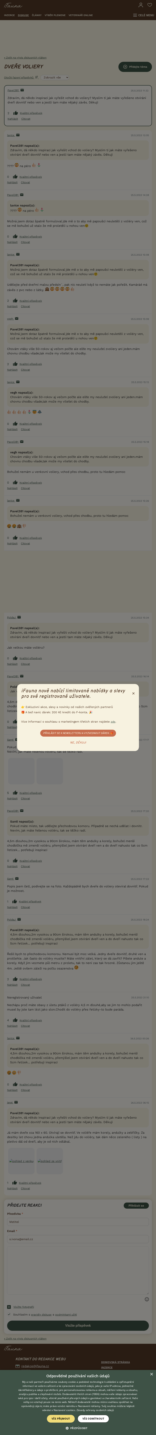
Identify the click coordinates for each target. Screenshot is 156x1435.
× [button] (151, 1374)
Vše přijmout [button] (61, 1418)
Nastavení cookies (64, 1410)
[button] (78, 1428)
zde (113, 721)
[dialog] (78, 1402)
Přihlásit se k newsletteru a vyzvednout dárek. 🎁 (78, 733)
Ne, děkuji (78, 742)
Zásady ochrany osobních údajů (95, 1410)
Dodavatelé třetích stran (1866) (81, 1394)
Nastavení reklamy (89, 1406)
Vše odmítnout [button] (93, 1418)
